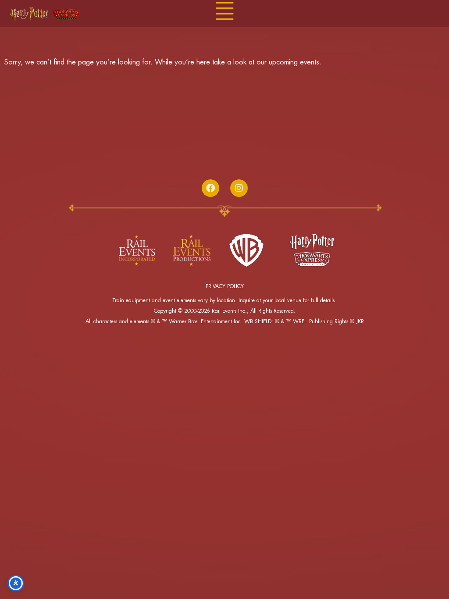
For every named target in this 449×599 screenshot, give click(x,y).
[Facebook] (210, 188)
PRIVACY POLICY (225, 286)
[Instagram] (239, 188)
